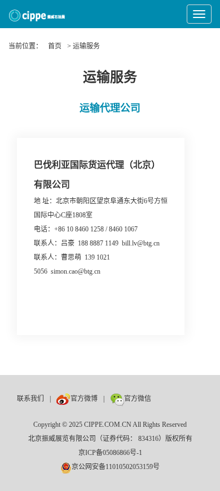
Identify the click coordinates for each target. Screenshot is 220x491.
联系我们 (30, 399)
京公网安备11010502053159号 (116, 467)
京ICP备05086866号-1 (110, 453)
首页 (54, 46)
